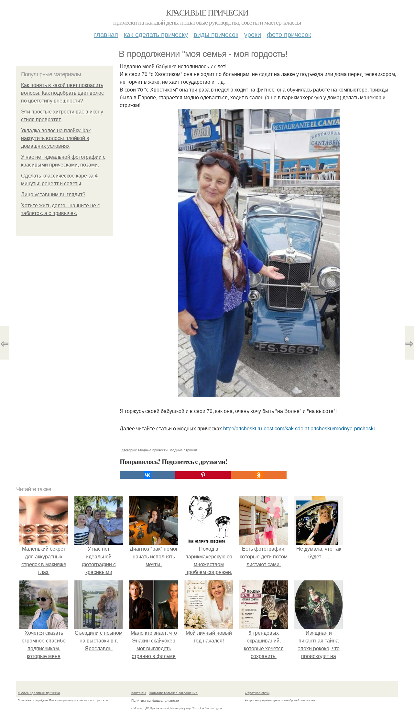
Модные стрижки (183, 449)
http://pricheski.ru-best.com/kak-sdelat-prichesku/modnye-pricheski (299, 428)
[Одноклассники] (259, 475)
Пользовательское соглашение (173, 692)
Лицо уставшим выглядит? (53, 194)
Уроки (252, 34)
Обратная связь (257, 692)
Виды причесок (216, 34)
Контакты (138, 692)
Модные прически (153, 449)
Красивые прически (207, 12)
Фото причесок (289, 34)
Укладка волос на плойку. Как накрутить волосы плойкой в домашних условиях (56, 138)
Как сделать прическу (156, 34)
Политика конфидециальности (155, 700)
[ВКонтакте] (147, 475)
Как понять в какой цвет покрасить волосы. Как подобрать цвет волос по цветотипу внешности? (62, 92)
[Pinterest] (203, 475)
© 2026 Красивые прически (39, 692)
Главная (106, 34)
